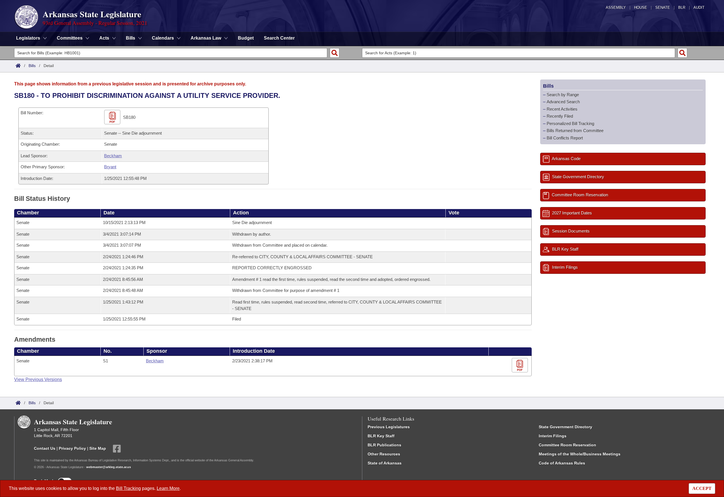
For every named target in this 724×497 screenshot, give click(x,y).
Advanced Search (563, 101)
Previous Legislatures (389, 427)
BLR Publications (384, 445)
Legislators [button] (28, 38)
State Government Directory (565, 427)
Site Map (97, 448)
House (640, 7)
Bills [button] (130, 38)
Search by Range (563, 94)
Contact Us (44, 448)
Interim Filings (552, 436)
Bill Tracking (128, 488)
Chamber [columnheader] (28, 213)
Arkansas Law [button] (206, 38)
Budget (246, 38)
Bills (32, 65)
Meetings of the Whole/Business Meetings (579, 454)
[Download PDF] (520, 365)
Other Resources (384, 454)
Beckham (113, 155)
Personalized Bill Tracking (570, 123)
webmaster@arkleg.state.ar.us (108, 467)
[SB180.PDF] (113, 117)
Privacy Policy (72, 448)
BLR (681, 7)
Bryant (110, 166)
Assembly (616, 7)
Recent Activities (562, 109)
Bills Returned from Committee (575, 130)
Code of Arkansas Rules (562, 463)
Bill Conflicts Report (565, 137)
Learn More (168, 488)
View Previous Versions (38, 379)
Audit (698, 7)
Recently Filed (560, 116)
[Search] (334, 53)
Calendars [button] (163, 38)
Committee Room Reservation (567, 445)
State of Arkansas (385, 463)
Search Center (279, 38)
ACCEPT (702, 488)
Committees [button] (70, 38)
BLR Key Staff (381, 436)
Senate (662, 7)
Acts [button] (104, 38)
